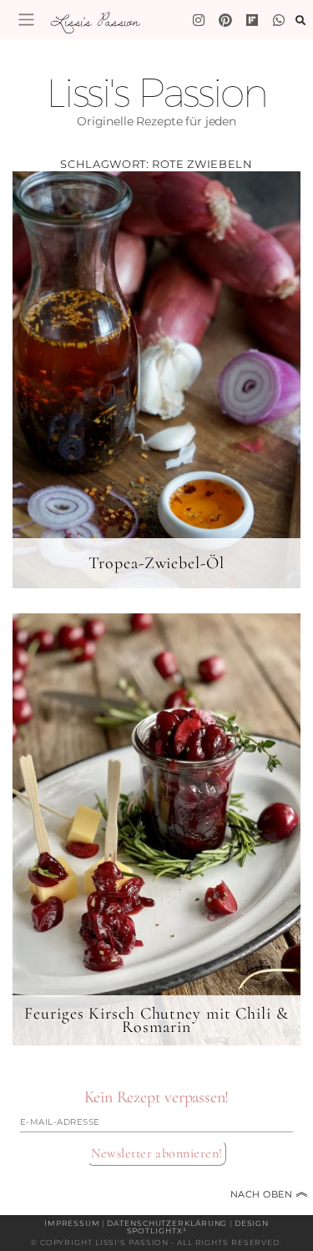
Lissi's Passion (94, 21)
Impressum (72, 1223)
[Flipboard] (252, 20)
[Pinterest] (225, 20)
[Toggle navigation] (26, 19)
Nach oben (269, 1194)
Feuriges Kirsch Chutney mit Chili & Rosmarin (156, 1020)
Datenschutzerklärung (167, 1223)
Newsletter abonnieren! (157, 1153)
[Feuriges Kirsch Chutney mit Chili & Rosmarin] (156, 829)
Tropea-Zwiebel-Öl (156, 563)
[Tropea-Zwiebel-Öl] (156, 379)
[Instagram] (198, 20)
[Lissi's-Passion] (278, 20)
